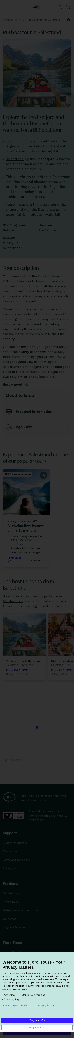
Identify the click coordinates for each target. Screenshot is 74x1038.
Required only (37, 1027)
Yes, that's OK (37, 1020)
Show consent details (14, 1005)
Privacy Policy (45, 1005)
